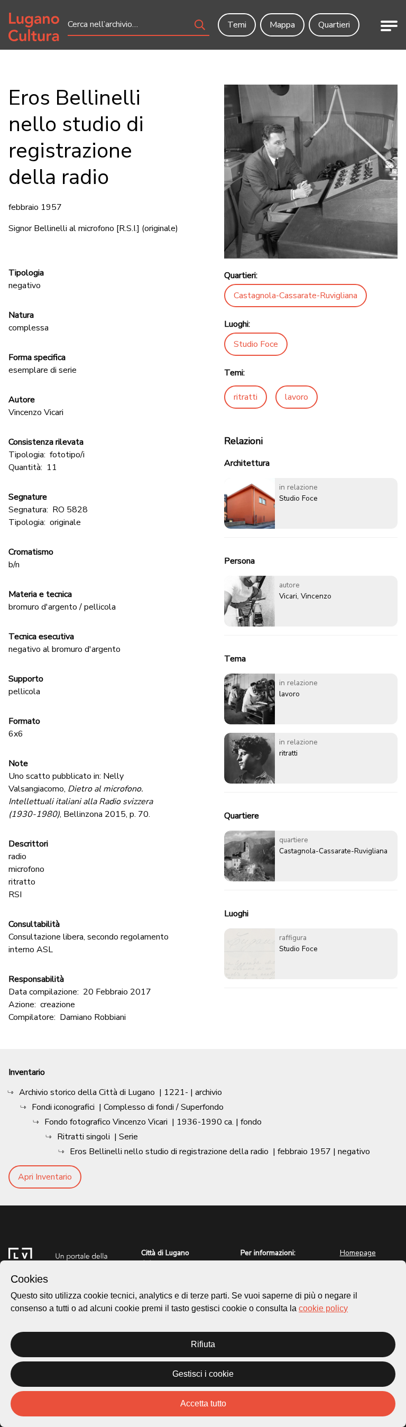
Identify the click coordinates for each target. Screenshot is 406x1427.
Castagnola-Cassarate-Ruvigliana (295, 295)
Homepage (358, 1253)
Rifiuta (203, 1344)
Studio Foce (256, 344)
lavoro (296, 397)
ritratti (245, 397)
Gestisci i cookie (203, 1373)
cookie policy (323, 1308)
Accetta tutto (203, 1403)
